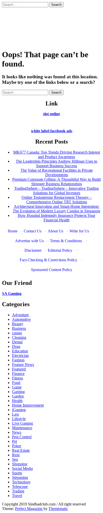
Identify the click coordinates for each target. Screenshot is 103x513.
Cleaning (19, 337)
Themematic (58, 508)
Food (16, 382)
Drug (16, 346)
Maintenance (22, 428)
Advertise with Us (29, 241)
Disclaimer (33, 250)
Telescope (20, 486)
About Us (55, 231)
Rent (16, 455)
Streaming (20, 477)
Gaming (18, 392)
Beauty (17, 324)
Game (17, 387)
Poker (16, 446)
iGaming (19, 410)
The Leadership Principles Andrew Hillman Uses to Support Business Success (56, 163)
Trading (18, 491)
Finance (18, 373)
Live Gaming (22, 423)
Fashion (18, 360)
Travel (17, 495)
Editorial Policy (60, 250)
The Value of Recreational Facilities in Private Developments (56, 172)
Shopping (19, 464)
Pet (14, 441)
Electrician (20, 355)
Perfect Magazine (29, 508)
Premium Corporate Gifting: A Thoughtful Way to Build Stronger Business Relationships (56, 181)
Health (17, 401)
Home (13, 231)
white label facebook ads (51, 131)
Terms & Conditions (66, 241)
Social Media (22, 468)
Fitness (17, 378)
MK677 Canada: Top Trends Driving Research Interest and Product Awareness (56, 154)
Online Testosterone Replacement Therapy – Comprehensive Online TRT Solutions (57, 199)
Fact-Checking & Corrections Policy (48, 260)
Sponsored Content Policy (51, 270)
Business (19, 328)
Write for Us (79, 231)
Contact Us (33, 231)
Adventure (20, 315)
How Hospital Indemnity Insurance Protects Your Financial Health (56, 217)
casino (17, 333)
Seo (15, 459)
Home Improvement (28, 405)
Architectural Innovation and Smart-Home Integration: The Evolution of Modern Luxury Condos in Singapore (56, 208)
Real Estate (21, 450)
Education (20, 351)
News (16, 432)
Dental (17, 342)
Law (15, 414)
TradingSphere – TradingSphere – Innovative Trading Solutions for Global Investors (56, 190)
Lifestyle (19, 419)
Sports (17, 473)
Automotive (21, 319)
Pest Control (22, 437)
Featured (19, 369)
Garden (18, 396)
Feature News (23, 364)
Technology (21, 482)
